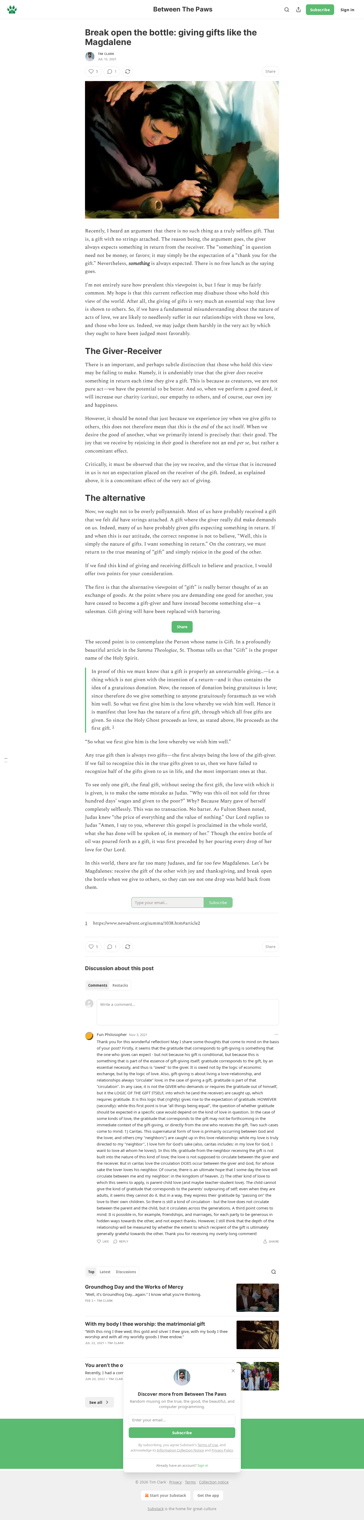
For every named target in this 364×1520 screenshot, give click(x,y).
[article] (182, 1297)
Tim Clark (106, 54)
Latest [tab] (105, 1271)
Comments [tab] (97, 985)
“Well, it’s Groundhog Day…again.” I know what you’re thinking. (143, 1294)
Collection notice (214, 1482)
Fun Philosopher (112, 1034)
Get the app (208, 1495)
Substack (156, 1508)
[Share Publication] (298, 9)
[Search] (286, 9)
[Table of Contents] (6, 760)
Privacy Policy (222, 1450)
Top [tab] (91, 1271)
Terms (190, 1482)
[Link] (77, 350)
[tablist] (108, 985)
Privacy (175, 1482)
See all (95, 1402)
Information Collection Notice (180, 1450)
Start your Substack (168, 1495)
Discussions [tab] (126, 1271)
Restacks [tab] (120, 985)
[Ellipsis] (276, 1034)
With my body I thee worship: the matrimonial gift (145, 1324)
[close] (233, 1370)
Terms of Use (207, 1444)
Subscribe (320, 9)
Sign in (347, 9)
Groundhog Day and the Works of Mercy (134, 1287)
